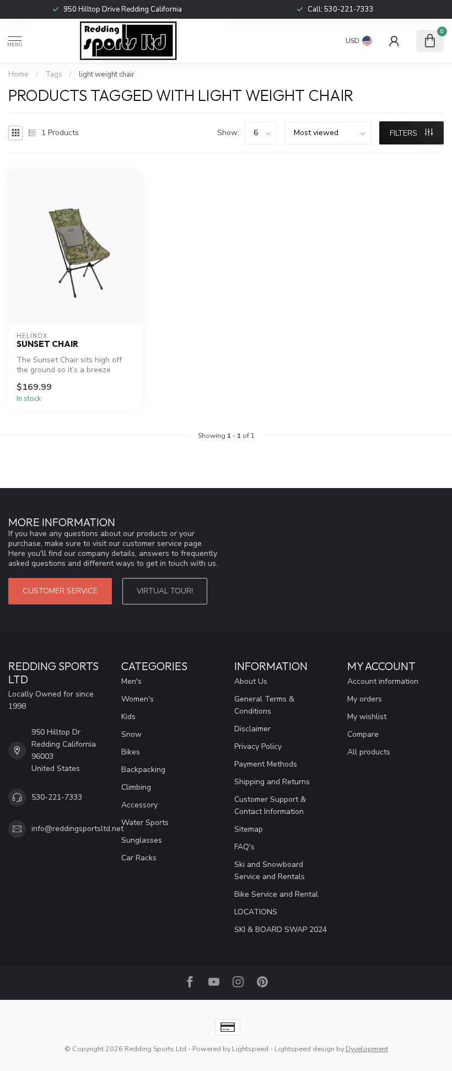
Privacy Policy (258, 746)
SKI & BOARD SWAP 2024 (280, 929)
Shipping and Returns (272, 782)
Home (18, 74)
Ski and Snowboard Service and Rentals (269, 870)
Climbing (136, 787)
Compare (363, 734)
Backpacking (143, 769)
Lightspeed (250, 1048)
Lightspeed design (305, 1048)
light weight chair (106, 74)
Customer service (60, 591)
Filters (404, 133)
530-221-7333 (349, 9)
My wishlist (366, 716)
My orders (364, 699)
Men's (131, 681)
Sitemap (248, 829)
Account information (382, 681)
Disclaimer (252, 729)
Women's (137, 699)
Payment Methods (265, 764)
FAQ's (244, 847)
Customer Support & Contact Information (270, 805)
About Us (250, 681)
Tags (53, 74)
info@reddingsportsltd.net (77, 828)
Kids (128, 716)
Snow (131, 734)
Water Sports (145, 822)
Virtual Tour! (165, 591)
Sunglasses (141, 840)
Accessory (139, 805)
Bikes (130, 752)
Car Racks (139, 858)
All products (368, 752)
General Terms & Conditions (264, 705)
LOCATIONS (255, 912)
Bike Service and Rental (276, 894)
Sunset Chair (47, 344)
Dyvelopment (367, 1048)
